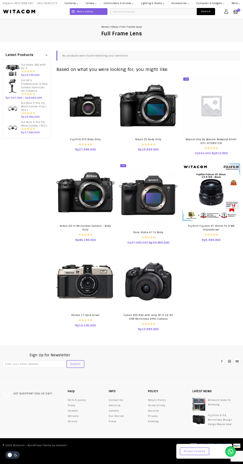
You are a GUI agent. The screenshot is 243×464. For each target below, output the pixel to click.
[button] (230, 451)
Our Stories (116, 416)
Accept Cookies (194, 451)
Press (71, 405)
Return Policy (157, 400)
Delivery (73, 416)
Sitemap (153, 421)
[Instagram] (229, 361)
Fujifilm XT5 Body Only (85, 139)
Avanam (61, 445)
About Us (115, 405)
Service (72, 421)
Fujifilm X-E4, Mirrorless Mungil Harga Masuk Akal (220, 420)
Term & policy (77, 400)
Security (153, 410)
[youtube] (237, 361)
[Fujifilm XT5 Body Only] (85, 105)
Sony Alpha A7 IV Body (148, 232)
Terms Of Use (156, 405)
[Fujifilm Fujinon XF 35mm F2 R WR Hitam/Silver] (211, 192)
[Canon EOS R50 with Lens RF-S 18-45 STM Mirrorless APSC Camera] (148, 281)
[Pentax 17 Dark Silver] (85, 281)
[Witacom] (19, 11)
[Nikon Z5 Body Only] (148, 105)
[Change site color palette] (12, 455)
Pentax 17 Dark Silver (85, 315)
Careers (73, 410)
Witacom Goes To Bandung (219, 402)
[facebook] (222, 361)
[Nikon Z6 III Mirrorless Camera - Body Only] (85, 192)
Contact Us (116, 400)
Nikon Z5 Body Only (148, 139)
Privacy (153, 416)
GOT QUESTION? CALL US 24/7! (32, 393)
